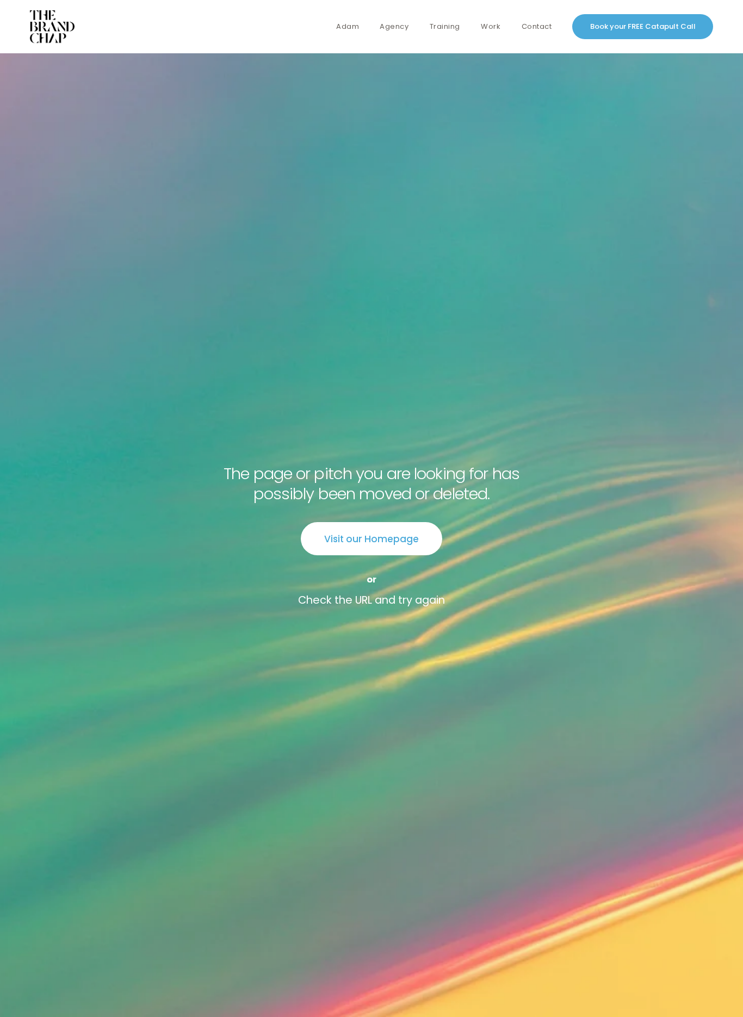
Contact (537, 27)
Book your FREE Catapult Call (643, 26)
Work (490, 27)
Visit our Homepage (371, 538)
